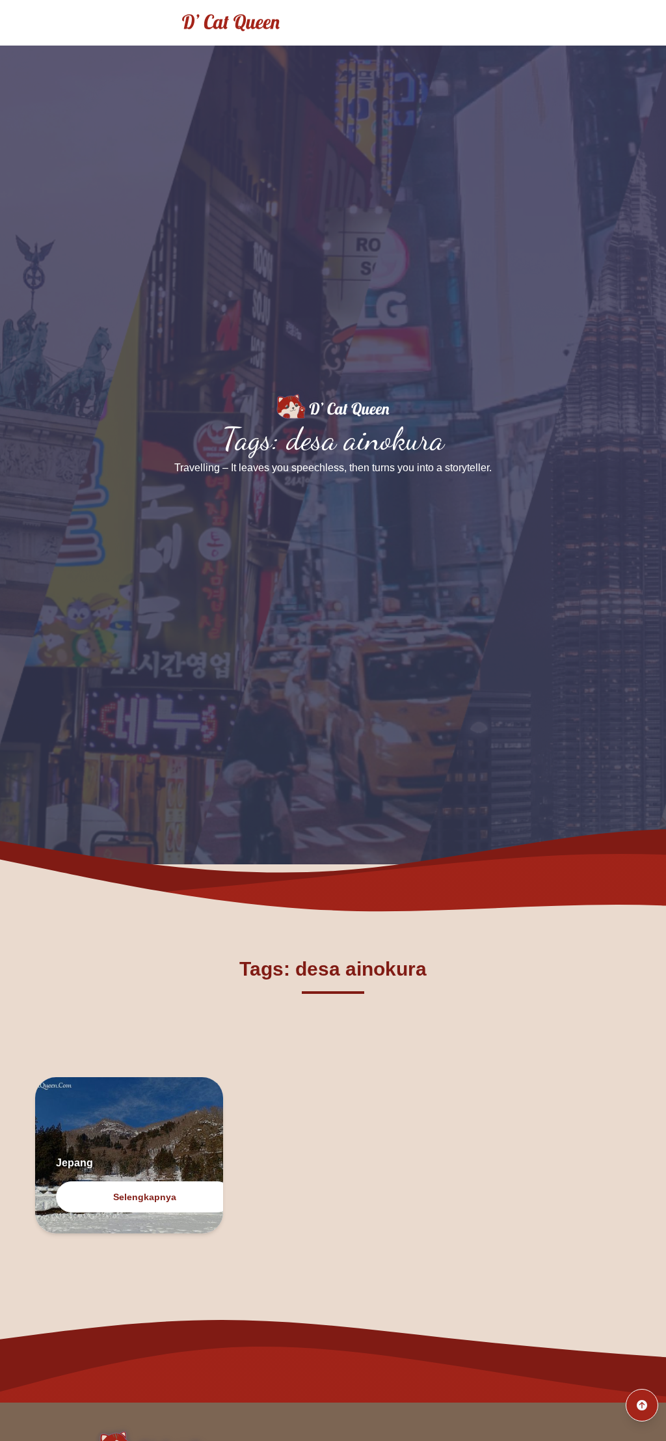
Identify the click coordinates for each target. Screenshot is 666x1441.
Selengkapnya (144, 1197)
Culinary (619, 22)
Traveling (548, 22)
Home (483, 22)
